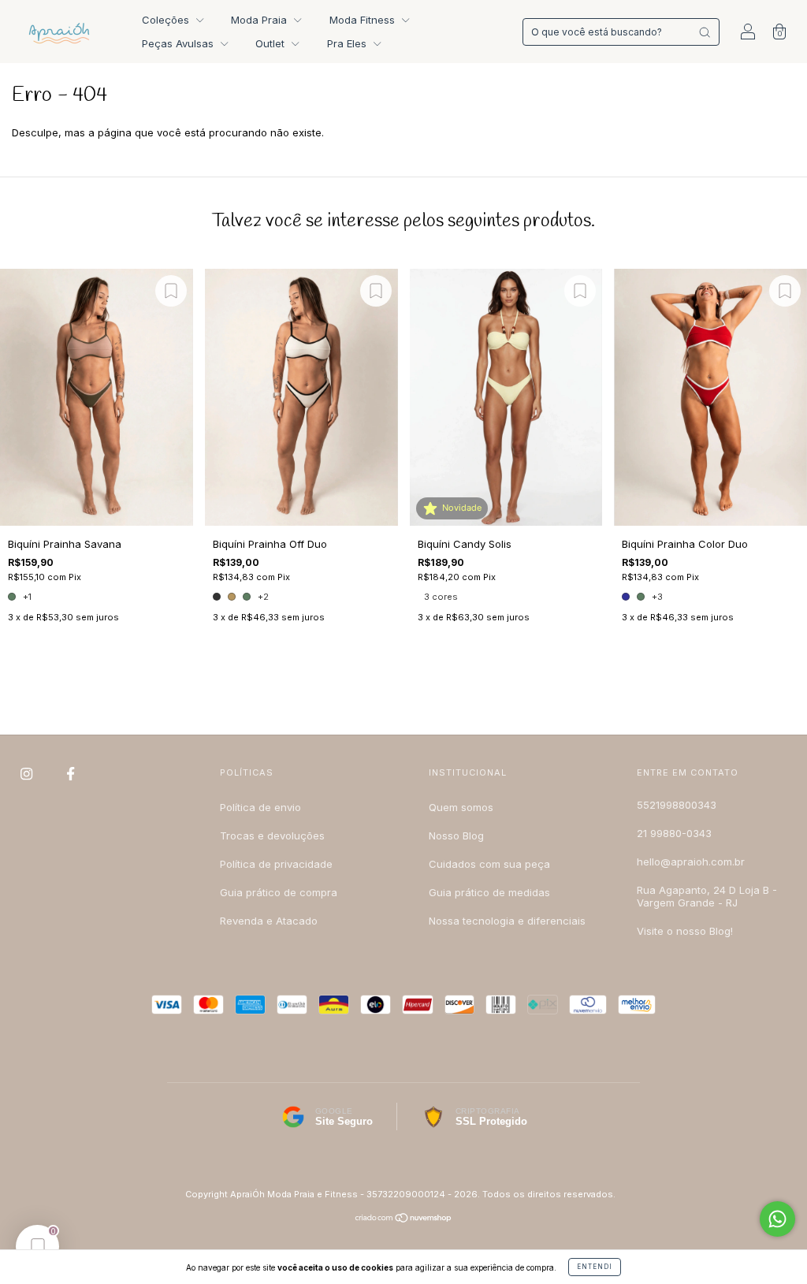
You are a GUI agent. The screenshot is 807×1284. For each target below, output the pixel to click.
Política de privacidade (276, 864)
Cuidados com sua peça (489, 864)
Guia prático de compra (278, 892)
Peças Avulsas (179, 43)
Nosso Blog (456, 835)
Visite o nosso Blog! (685, 931)
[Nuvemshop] (404, 1219)
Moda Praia (260, 19)
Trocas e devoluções (272, 835)
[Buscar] (704, 32)
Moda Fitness (363, 19)
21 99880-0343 (674, 833)
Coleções (167, 19)
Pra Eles (348, 43)
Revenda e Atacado (269, 920)
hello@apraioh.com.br (691, 861)
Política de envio (260, 807)
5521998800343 (676, 804)
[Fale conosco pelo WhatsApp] (777, 1219)
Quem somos (461, 807)
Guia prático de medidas (489, 892)
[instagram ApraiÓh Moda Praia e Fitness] (28, 773)
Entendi (594, 1267)
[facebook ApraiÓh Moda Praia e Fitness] (70, 773)
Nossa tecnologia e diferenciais (507, 920)
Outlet (271, 43)
